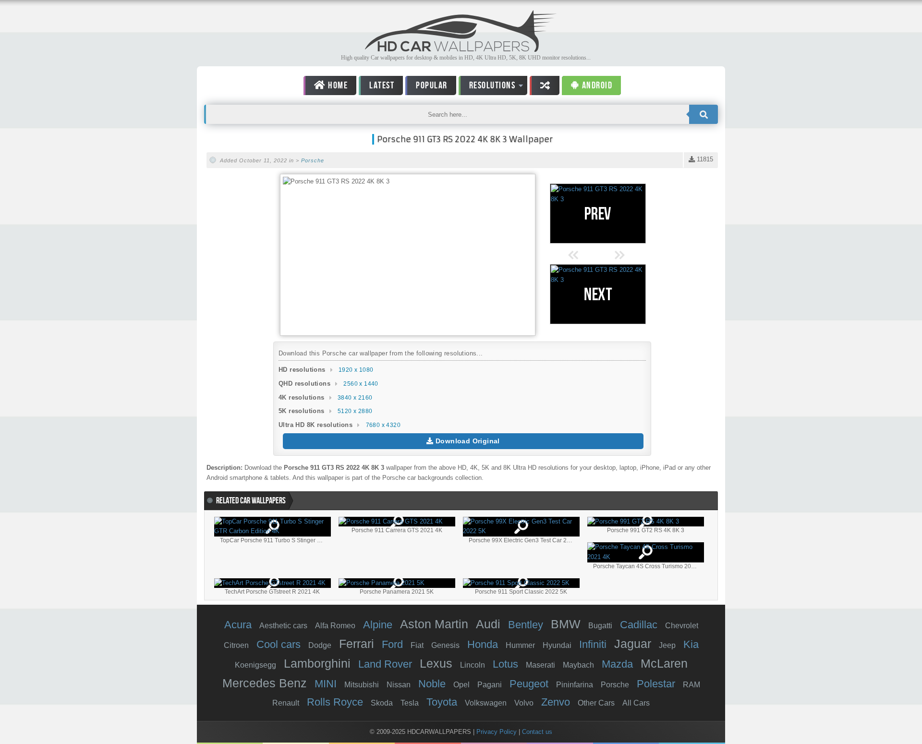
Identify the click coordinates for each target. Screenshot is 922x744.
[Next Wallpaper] (598, 294)
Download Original (467, 441)
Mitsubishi (361, 685)
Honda (482, 644)
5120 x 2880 (355, 411)
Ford (392, 644)
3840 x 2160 (355, 397)
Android (596, 85)
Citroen (236, 645)
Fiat (417, 645)
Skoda (382, 703)
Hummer (520, 645)
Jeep (667, 645)
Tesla (409, 703)
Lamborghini (317, 663)
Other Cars (596, 703)
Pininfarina (574, 685)
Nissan (399, 685)
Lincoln (472, 665)
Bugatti (600, 626)
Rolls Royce (335, 702)
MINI (326, 684)
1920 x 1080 (356, 369)
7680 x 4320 (383, 425)
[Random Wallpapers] (544, 85)
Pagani (489, 685)
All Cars (636, 703)
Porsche (312, 160)
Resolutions (487, 87)
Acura (238, 625)
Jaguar (632, 643)
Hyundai (557, 645)
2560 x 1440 (360, 383)
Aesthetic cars (283, 626)
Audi (488, 624)
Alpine (377, 625)
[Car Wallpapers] (461, 49)
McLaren (664, 663)
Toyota (441, 702)
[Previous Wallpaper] (598, 213)
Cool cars (278, 644)
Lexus (436, 663)
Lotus (505, 664)
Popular (432, 85)
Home (337, 85)
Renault (285, 703)
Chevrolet (681, 626)
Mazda (617, 664)
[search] (703, 114)
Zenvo (555, 702)
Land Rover (385, 664)
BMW (566, 624)
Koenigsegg (255, 665)
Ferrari (356, 643)
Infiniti (593, 644)
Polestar (656, 684)
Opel (461, 685)
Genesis (445, 645)
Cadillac (638, 625)
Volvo (524, 703)
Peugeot (529, 684)
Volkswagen (486, 703)
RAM (691, 685)
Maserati (540, 665)
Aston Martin (434, 624)
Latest (381, 85)
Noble (432, 684)
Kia (691, 644)
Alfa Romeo (335, 626)
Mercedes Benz (264, 683)
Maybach (578, 665)
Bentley (525, 625)
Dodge (319, 645)
